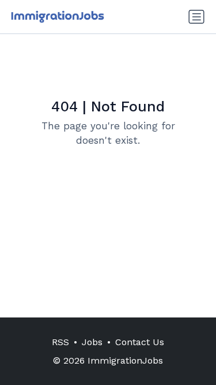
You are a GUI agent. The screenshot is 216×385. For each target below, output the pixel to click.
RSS (60, 342)
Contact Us (139, 342)
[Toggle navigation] (196, 17)
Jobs (92, 342)
